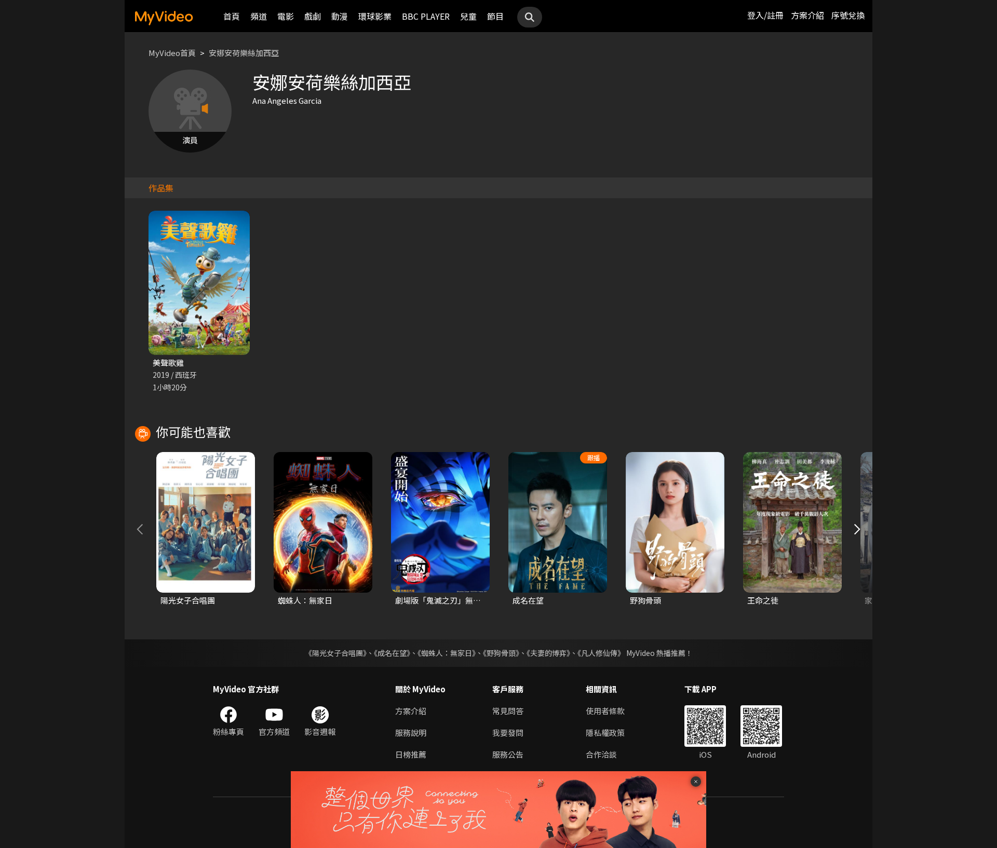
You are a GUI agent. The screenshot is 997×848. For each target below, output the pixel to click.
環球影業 (375, 16)
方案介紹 (807, 15)
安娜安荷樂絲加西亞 (244, 52)
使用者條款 (605, 710)
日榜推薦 (410, 754)
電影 (285, 16)
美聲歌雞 (168, 362)
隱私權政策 (605, 732)
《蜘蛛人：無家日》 (446, 653)
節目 (495, 16)
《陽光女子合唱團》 (336, 653)
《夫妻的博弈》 (548, 653)
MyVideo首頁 (172, 52)
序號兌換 (848, 15)
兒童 (468, 16)
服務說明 (410, 732)
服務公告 (507, 754)
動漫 (339, 16)
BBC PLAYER (426, 16)
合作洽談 (601, 754)
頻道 (258, 16)
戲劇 (312, 16)
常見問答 (507, 710)
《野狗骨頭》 (501, 653)
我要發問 (507, 732)
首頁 (231, 16)
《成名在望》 (392, 653)
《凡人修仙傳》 (601, 653)
